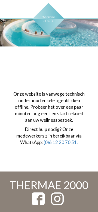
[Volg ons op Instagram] (57, 198)
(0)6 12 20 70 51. (61, 142)
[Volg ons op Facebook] (38, 198)
